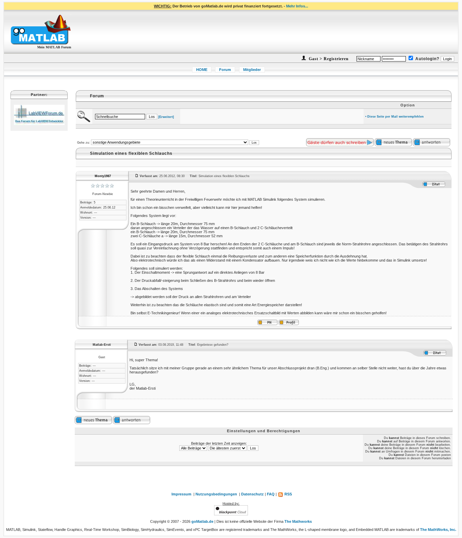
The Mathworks (298, 521)
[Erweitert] (166, 117)
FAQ (271, 494)
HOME (201, 70)
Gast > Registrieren (328, 58)
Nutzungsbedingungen (216, 494)
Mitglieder (252, 70)
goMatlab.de (202, 521)
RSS (287, 494)
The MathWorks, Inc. (438, 530)
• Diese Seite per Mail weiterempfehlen (394, 116)
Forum (225, 70)
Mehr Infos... (297, 6)
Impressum (181, 494)
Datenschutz (252, 494)
